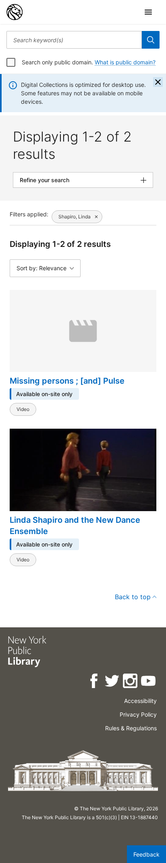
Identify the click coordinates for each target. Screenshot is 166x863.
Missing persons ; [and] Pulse (67, 381)
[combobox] (74, 40)
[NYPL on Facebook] (94, 682)
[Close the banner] (158, 82)
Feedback (146, 854)
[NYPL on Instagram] (131, 682)
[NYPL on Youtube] (149, 682)
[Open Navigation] (148, 12)
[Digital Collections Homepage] (14, 12)
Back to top (133, 597)
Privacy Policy (138, 714)
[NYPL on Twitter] (112, 682)
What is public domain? (125, 62)
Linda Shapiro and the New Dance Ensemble (75, 525)
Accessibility (140, 700)
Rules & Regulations (131, 728)
